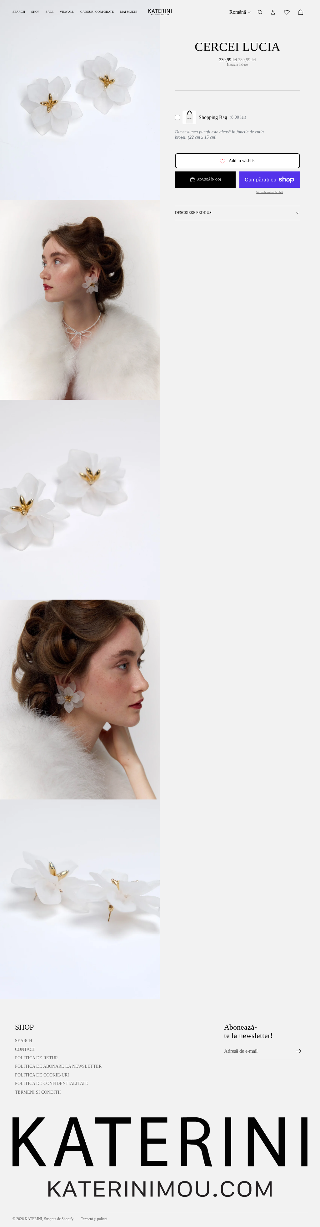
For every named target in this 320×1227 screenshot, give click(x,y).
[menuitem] (128, 12)
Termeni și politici (94, 1219)
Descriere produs (193, 212)
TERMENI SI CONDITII (38, 1092)
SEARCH (23, 1040)
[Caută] (260, 12)
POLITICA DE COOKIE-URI (42, 1075)
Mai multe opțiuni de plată (269, 192)
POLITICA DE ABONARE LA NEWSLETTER (58, 1066)
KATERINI (33, 1219)
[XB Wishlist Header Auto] (287, 12)
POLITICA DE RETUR (36, 1058)
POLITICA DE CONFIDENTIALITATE (51, 1083)
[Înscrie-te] (298, 1051)
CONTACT (25, 1049)
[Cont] (273, 12)
